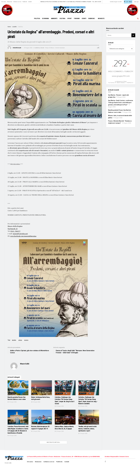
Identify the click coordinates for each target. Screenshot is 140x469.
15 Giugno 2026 (12, 402)
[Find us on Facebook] (105, 462)
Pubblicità (24, 1)
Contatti (30, 1)
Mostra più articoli (53, 442)
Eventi (84, 18)
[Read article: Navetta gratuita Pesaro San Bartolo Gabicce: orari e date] (18, 387)
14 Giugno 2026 (83, 406)
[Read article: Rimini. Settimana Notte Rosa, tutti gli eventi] (41, 387)
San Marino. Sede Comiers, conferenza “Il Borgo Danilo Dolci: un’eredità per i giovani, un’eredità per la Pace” (120, 103)
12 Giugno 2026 (36, 431)
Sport (69, 18)
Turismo (77, 18)
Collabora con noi (17, 1)
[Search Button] (138, 18)
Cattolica (20, 26)
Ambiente (54, 18)
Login (137, 1)
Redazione (9, 1)
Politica (37, 18)
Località (14, 26)
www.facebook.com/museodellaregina (23, 236)
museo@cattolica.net (20, 234)
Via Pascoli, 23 (13, 229)
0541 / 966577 (15, 231)
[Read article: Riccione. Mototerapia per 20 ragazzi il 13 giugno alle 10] (41, 417)
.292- (10, 463)
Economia (45, 18)
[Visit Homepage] (70, 10)
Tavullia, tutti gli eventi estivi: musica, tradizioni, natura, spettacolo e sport (87, 429)
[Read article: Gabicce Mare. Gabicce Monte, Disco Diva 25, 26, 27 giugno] (65, 417)
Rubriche (91, 18)
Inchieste (101, 18)
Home (9, 26)
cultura (20, 340)
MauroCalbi (17, 47)
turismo (26, 340)
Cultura (62, 18)
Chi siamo (3, 1)
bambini (14, 340)
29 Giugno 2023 (28, 47)
